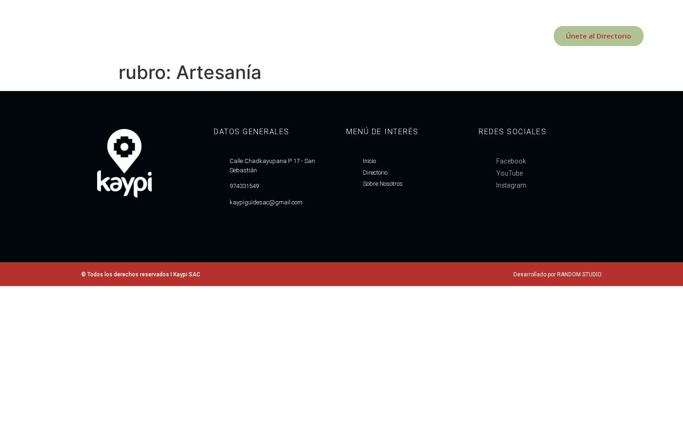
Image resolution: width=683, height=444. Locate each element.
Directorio (175, 35)
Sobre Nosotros (112, 35)
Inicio (58, 35)
